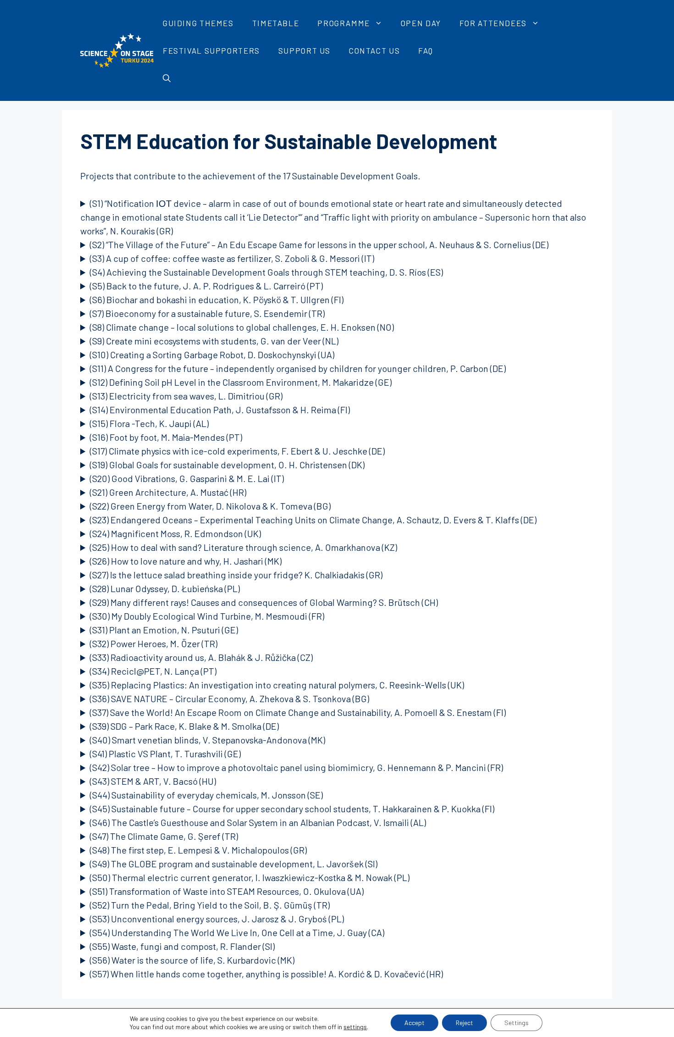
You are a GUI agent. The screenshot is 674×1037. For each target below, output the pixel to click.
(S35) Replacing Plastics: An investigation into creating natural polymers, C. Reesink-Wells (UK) (277, 684)
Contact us (374, 50)
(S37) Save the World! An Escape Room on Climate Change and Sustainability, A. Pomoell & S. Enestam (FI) (298, 712)
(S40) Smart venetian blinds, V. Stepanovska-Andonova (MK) (207, 739)
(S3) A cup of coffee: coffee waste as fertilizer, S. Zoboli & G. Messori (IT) (232, 258)
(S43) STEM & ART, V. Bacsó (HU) (153, 781)
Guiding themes (198, 23)
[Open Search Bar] (167, 78)
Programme (343, 23)
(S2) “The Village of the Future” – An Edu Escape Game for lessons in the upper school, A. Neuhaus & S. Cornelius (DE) (319, 244)
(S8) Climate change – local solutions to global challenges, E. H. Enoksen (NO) (242, 327)
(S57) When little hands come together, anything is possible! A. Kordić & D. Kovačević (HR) (266, 973)
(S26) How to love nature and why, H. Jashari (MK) (186, 560)
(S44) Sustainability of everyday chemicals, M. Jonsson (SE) (206, 794)
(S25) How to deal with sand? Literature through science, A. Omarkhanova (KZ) (243, 547)
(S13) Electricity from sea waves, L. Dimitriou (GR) (186, 395)
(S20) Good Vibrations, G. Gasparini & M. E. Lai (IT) (187, 478)
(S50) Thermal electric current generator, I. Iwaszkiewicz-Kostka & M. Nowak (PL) (249, 877)
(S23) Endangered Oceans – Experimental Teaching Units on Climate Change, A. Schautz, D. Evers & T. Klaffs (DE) (313, 519)
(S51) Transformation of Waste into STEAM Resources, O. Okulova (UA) (227, 891)
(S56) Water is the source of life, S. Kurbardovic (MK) (192, 959)
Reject (464, 1022)
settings (355, 1027)
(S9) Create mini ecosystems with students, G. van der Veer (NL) (214, 340)
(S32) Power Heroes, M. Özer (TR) (153, 643)
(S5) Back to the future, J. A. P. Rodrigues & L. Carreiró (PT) (206, 285)
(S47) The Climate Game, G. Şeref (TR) (164, 836)
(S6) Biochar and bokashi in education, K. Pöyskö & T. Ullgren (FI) (216, 299)
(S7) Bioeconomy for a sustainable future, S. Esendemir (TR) (207, 313)
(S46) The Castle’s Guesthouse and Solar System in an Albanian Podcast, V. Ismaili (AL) (258, 822)
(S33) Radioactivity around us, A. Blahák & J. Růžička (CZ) (201, 657)
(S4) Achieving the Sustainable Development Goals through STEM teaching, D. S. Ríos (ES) (266, 271)
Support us (304, 50)
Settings (516, 1022)
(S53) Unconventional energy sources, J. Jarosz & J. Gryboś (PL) (217, 918)
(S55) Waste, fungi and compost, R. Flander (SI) (182, 946)
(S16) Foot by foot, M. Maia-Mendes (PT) (166, 437)
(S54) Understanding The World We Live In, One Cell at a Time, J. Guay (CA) (237, 932)
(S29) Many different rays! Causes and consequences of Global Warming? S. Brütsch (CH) (264, 602)
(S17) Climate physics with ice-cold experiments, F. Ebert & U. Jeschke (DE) (237, 450)
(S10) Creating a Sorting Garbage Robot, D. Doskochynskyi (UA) (212, 354)
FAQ (425, 50)
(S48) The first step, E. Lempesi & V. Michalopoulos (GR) (198, 849)
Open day (421, 23)
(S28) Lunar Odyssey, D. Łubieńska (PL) (165, 588)
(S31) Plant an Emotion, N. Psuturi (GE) (164, 629)
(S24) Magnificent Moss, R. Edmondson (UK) (175, 533)
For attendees (493, 23)
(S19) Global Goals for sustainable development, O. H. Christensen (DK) (227, 464)
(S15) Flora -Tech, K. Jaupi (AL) (149, 423)
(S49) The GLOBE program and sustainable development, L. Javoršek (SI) (233, 863)
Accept (414, 1022)
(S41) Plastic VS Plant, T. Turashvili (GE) (165, 753)
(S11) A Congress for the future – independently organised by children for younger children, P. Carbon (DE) (298, 368)
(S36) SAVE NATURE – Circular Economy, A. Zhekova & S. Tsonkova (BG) (229, 698)
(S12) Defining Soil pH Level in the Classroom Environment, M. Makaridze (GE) (241, 382)
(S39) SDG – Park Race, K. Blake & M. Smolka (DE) (184, 726)
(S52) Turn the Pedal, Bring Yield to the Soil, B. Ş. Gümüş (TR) (210, 904)
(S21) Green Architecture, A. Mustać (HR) (168, 492)
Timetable (275, 23)
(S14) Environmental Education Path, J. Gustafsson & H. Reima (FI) (220, 409)
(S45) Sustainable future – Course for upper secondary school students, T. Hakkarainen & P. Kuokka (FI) (292, 808)
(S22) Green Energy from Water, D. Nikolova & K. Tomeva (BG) (210, 505)
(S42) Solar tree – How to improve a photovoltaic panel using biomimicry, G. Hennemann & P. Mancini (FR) (296, 767)
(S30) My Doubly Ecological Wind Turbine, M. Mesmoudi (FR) (207, 615)
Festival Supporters (211, 50)
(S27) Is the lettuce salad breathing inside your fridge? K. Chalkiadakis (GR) (236, 574)
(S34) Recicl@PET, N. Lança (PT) (153, 671)
